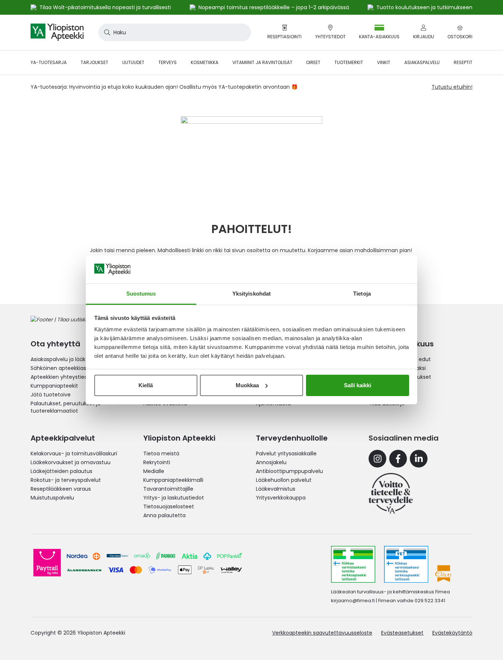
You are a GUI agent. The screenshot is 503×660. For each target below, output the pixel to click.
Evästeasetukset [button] (402, 632)
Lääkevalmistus (275, 489)
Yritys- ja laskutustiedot (173, 497)
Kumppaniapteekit (54, 385)
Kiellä (145, 385)
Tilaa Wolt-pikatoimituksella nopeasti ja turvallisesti (105, 7)
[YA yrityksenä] (391, 493)
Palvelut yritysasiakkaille (286, 453)
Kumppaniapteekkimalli (173, 480)
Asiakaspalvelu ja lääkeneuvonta (72, 359)
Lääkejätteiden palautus (61, 471)
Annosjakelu (271, 462)
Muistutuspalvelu (52, 497)
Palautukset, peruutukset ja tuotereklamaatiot (66, 407)
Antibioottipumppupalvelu (289, 471)
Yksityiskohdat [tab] (251, 293)
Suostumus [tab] (141, 293)
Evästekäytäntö (452, 632)
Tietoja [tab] (362, 293)
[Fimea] (353, 564)
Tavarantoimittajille (168, 489)
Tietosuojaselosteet (168, 506)
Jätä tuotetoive (51, 394)
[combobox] (174, 32)
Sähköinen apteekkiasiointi (64, 368)
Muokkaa (247, 385)
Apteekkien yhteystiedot (62, 377)
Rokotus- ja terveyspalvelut (66, 480)
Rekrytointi (156, 462)
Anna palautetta (164, 515)
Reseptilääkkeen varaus (61, 489)
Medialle (153, 471)
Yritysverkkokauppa (281, 497)
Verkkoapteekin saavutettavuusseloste (322, 632)
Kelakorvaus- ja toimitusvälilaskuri (74, 453)
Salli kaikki (357, 385)
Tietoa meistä (161, 453)
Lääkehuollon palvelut (284, 480)
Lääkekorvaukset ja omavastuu (70, 462)
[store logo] (57, 32)
